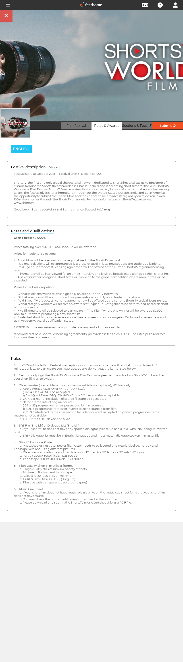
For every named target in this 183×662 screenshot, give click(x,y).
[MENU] (7, 5)
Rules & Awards (106, 126)
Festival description (35, 167)
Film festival (76, 126)
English (21, 149)
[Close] (6, 16)
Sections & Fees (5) (137, 126)
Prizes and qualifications (32, 231)
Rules (16, 358)
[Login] (175, 4)
